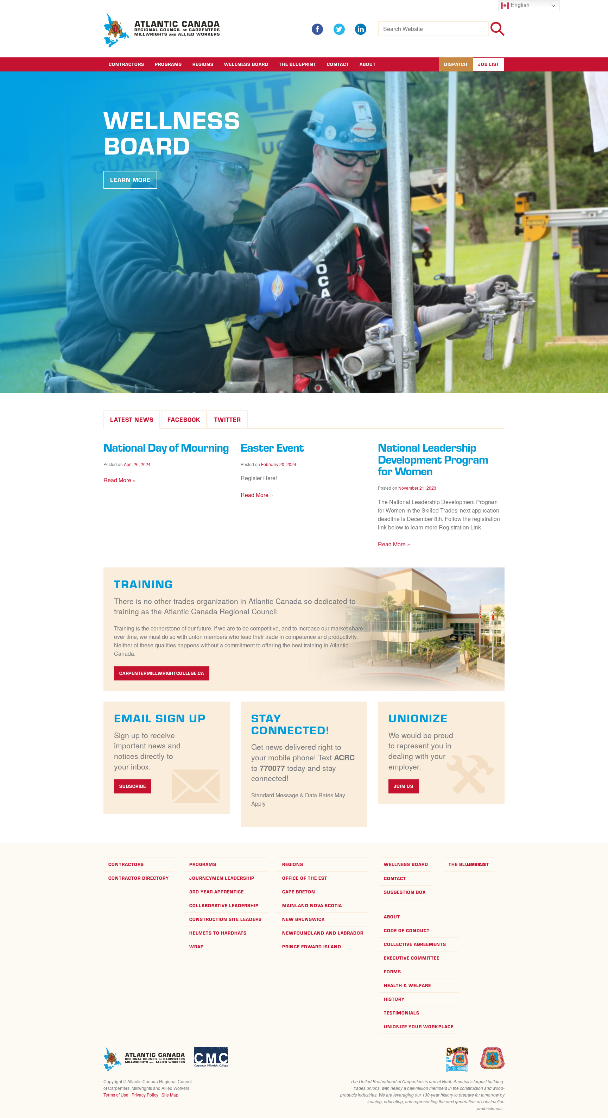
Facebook (317, 29)
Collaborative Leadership (224, 905)
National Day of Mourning (166, 447)
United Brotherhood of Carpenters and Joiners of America (492, 1058)
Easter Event (272, 447)
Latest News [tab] (131, 419)
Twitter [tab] (227, 419)
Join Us (403, 786)
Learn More (130, 180)
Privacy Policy (145, 1095)
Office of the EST (304, 878)
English (519, 5)
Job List (488, 64)
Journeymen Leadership (221, 878)
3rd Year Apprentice (216, 891)
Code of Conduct (407, 930)
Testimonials (401, 1013)
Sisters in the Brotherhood (457, 1059)
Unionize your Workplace (419, 1026)
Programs (168, 64)
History (394, 999)
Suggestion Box (405, 892)
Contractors (126, 64)
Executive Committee (411, 958)
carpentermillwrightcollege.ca (161, 673)
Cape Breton (298, 891)
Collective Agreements (415, 944)
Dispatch (456, 64)
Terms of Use (115, 1095)
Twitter (339, 29)
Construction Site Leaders (225, 919)
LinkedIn (360, 29)
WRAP (196, 946)
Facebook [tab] (183, 419)
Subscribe (132, 786)
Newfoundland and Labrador (322, 933)
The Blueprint (297, 64)
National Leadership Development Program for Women (433, 459)
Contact (338, 64)
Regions (203, 64)
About (368, 64)
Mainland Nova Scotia (312, 905)
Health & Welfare (407, 985)
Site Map (170, 1095)
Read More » (119, 480)
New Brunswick (303, 919)
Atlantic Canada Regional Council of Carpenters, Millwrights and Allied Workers (144, 1059)
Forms (392, 971)
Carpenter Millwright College (211, 1057)
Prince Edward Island (311, 946)
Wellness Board (246, 64)
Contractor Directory (138, 878)
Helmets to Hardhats (218, 933)
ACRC (161, 30)
